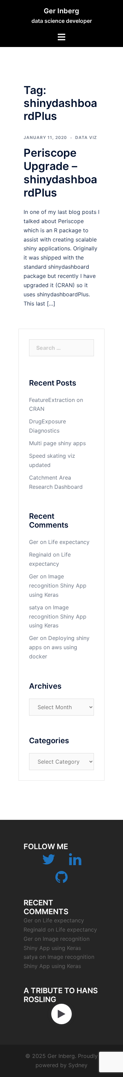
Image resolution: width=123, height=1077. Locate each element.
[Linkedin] (75, 862)
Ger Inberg (61, 11)
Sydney (77, 1065)
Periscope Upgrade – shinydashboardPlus (60, 172)
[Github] (61, 880)
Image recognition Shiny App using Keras (57, 585)
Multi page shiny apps (57, 443)
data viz (86, 137)
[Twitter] (48, 862)
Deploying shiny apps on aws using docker (59, 647)
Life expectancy (69, 541)
